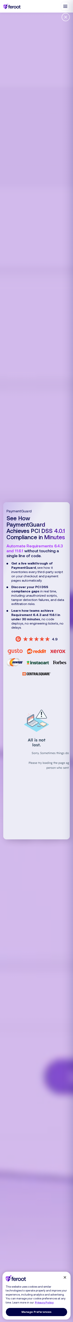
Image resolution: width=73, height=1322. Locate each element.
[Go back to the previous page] (66, 17)
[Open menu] (65, 6)
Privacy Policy (44, 1302)
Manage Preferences (36, 1311)
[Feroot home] (12, 6)
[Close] (64, 1277)
